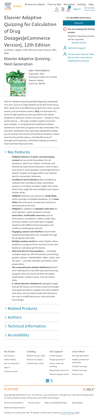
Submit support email (59, 374)
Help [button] (91, 4)
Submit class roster (35, 363)
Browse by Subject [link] (35, 4)
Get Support (56, 351)
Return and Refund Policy (56, 403)
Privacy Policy (34, 403)
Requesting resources (59, 370)
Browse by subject (35, 359)
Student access (79, 42)
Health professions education (80, 361)
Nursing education (80, 356)
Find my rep (77, 374)
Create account (11, 371)
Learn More (78, 351)
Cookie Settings (67, 412)
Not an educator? (11, 363)
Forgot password (57, 359)
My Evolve (9, 351)
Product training (79, 366)
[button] (17, 152)
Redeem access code (36, 356)
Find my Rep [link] (54, 4)
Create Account (89, 10)
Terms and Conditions (13, 403)
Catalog (31, 351)
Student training (79, 370)
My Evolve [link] (69, 4)
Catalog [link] (81, 4)
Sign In (77, 8)
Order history (10, 359)
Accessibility (77, 403)
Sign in (7, 367)
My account (9, 356)
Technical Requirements (14, 407)
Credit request (56, 356)
